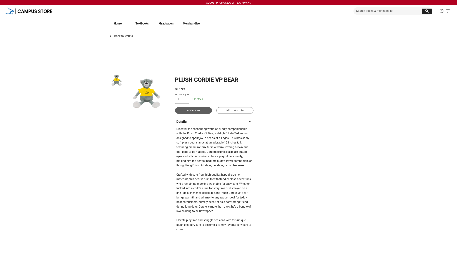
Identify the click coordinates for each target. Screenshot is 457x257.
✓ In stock (197, 99)
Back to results (123, 36)
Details (214, 121)
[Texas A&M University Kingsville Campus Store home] (30, 11)
